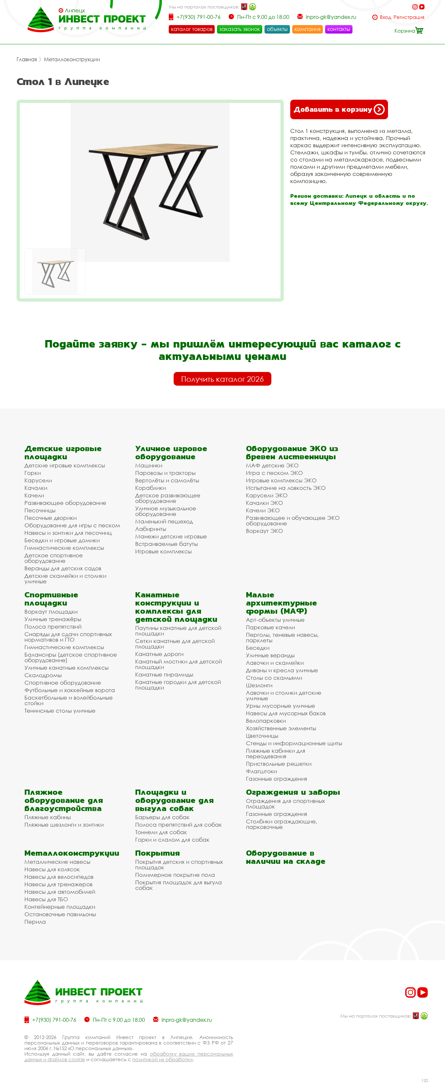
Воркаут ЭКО (264, 531)
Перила (35, 921)
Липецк (75, 10)
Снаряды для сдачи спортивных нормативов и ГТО (68, 636)
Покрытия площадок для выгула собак (178, 885)
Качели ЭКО (263, 510)
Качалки (35, 488)
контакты (338, 29)
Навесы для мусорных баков (286, 713)
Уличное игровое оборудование (171, 452)
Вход (385, 17)
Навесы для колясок (52, 869)
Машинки (148, 465)
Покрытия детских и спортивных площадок (179, 864)
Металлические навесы (57, 861)
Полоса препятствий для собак (178, 824)
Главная (27, 59)
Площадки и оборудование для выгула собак (174, 800)
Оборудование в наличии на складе (285, 857)
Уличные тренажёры (52, 619)
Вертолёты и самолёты (167, 480)
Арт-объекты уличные (275, 619)
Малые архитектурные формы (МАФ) (281, 603)
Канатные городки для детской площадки (178, 684)
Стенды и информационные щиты (294, 743)
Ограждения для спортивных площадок (285, 803)
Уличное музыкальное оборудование (165, 511)
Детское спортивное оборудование (53, 557)
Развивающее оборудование (65, 503)
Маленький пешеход (164, 521)
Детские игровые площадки (63, 452)
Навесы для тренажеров (58, 884)
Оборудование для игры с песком (72, 525)
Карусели (38, 480)
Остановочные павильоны (60, 914)
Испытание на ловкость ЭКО (286, 488)
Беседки (257, 647)
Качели (34, 495)
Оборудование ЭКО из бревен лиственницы (292, 452)
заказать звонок (239, 29)
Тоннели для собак (161, 832)
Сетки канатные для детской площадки (175, 643)
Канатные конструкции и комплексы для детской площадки (176, 607)
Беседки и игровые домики (62, 540)
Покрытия (157, 853)
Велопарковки (266, 720)
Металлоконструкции (72, 59)
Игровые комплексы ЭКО (281, 480)
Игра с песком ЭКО (274, 473)
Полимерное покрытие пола (175, 874)
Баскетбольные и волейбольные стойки (68, 700)
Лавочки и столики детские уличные (283, 695)
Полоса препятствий (52, 626)
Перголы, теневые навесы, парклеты (282, 637)
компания (307, 29)
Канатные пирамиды (164, 674)
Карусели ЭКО (267, 495)
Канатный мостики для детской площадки (178, 664)
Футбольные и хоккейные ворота (69, 690)
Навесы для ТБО (46, 899)
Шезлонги (259, 685)
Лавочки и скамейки (275, 662)
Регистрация (409, 17)
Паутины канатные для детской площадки (178, 630)
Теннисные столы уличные (59, 710)
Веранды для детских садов (62, 568)
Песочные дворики (50, 517)
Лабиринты (150, 529)
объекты (277, 29)
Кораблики (150, 488)
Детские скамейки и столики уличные (65, 578)
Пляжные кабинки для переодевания (275, 753)
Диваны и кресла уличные (282, 670)
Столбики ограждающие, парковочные (281, 824)
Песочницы (39, 510)
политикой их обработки (162, 1059)
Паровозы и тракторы (165, 473)
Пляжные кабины (47, 817)
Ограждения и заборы (293, 792)
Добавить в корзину (333, 109)
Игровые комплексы (163, 551)
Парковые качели (270, 627)
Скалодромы (43, 675)
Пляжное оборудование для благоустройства (63, 800)
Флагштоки (261, 771)
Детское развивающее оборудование (167, 498)
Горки (32, 473)
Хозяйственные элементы (281, 728)
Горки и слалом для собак (172, 839)
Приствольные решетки (278, 763)
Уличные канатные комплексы (66, 667)
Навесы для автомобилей (59, 891)
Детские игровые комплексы (64, 465)
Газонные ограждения (276, 778)
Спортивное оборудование (62, 682)
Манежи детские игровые (171, 536)
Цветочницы (262, 735)
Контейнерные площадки (59, 906)
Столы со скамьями (274, 677)
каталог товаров (191, 29)
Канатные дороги (159, 654)
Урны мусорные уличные (280, 705)
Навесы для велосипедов (58, 876)
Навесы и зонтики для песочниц (68, 532)
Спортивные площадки (51, 599)
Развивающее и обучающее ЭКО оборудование (293, 520)
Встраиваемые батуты (166, 544)
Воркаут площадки (51, 611)
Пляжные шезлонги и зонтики (64, 824)
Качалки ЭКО (264, 503)
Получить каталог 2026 (222, 378)
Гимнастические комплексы (64, 547)
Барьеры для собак (162, 817)
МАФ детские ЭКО (272, 465)
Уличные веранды (270, 655)
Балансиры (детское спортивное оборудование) (70, 657)
